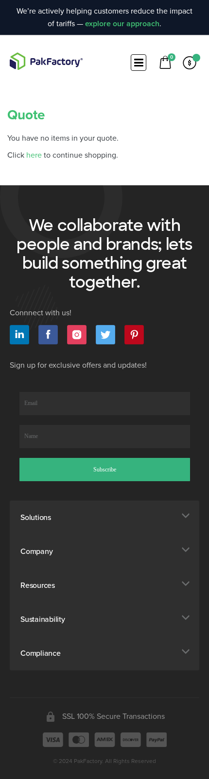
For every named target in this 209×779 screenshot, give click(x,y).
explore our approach (122, 24)
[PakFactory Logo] (46, 61)
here (34, 155)
